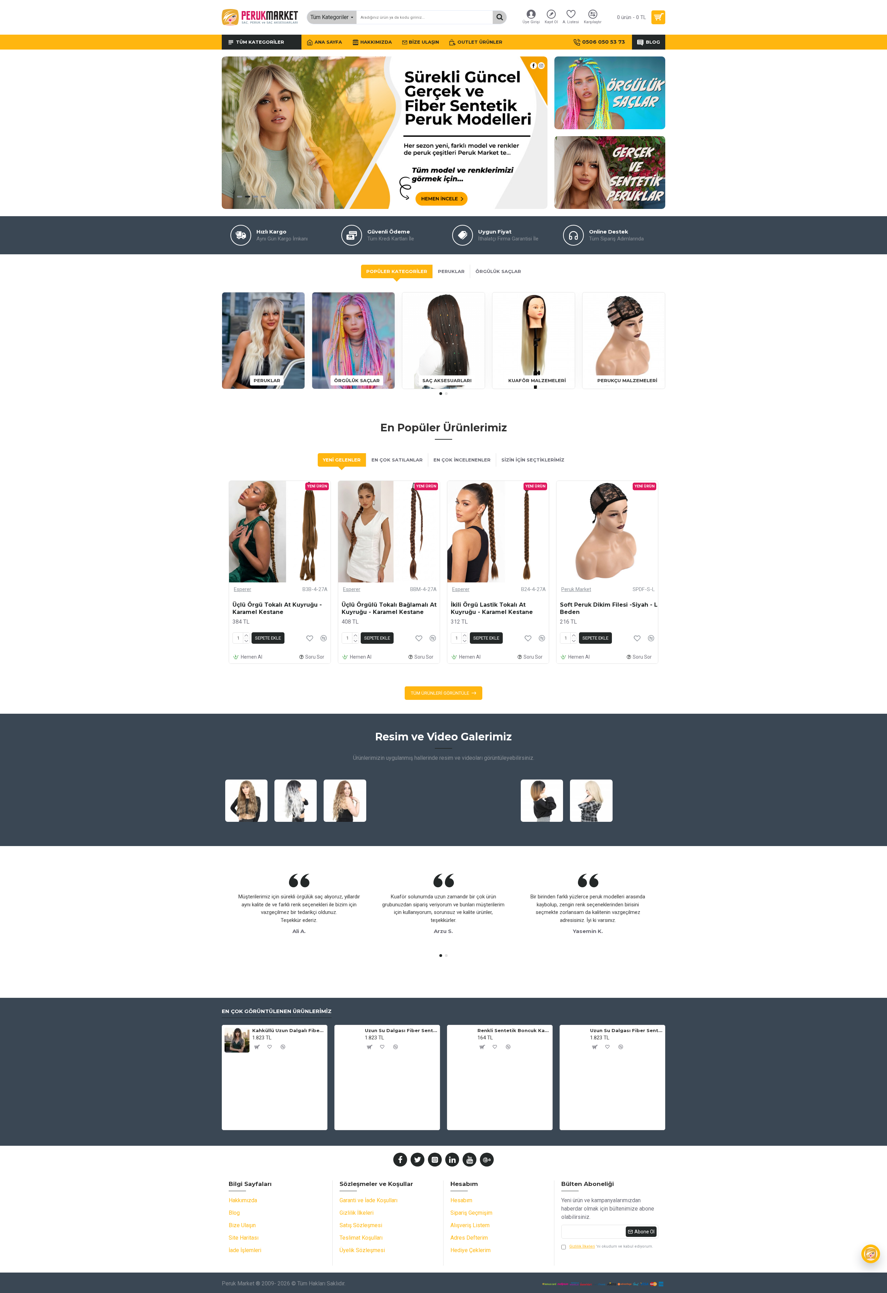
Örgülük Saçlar (498, 271)
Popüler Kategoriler (396, 271)
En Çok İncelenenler (462, 460)
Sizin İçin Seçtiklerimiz (532, 460)
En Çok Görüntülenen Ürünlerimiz (277, 1011)
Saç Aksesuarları (447, 380)
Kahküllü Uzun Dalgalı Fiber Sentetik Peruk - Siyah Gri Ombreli (288, 1030)
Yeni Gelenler (342, 460)
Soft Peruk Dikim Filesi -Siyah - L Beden (609, 608)
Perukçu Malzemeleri (627, 380)
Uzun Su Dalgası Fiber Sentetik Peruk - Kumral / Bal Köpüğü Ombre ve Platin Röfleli (401, 1030)
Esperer (242, 589)
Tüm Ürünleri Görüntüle (440, 693)
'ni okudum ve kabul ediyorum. (611, 1246)
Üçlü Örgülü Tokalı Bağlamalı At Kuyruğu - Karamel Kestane (389, 608)
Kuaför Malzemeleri (537, 380)
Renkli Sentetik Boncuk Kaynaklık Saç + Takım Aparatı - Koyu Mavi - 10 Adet (513, 1030)
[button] (440, 393)
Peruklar (451, 271)
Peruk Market (576, 589)
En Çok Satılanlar (397, 460)
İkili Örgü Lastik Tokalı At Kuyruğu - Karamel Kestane (492, 608)
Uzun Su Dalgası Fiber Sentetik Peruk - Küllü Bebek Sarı (626, 1030)
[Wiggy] (870, 1253)
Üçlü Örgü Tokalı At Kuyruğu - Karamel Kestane (277, 608)
